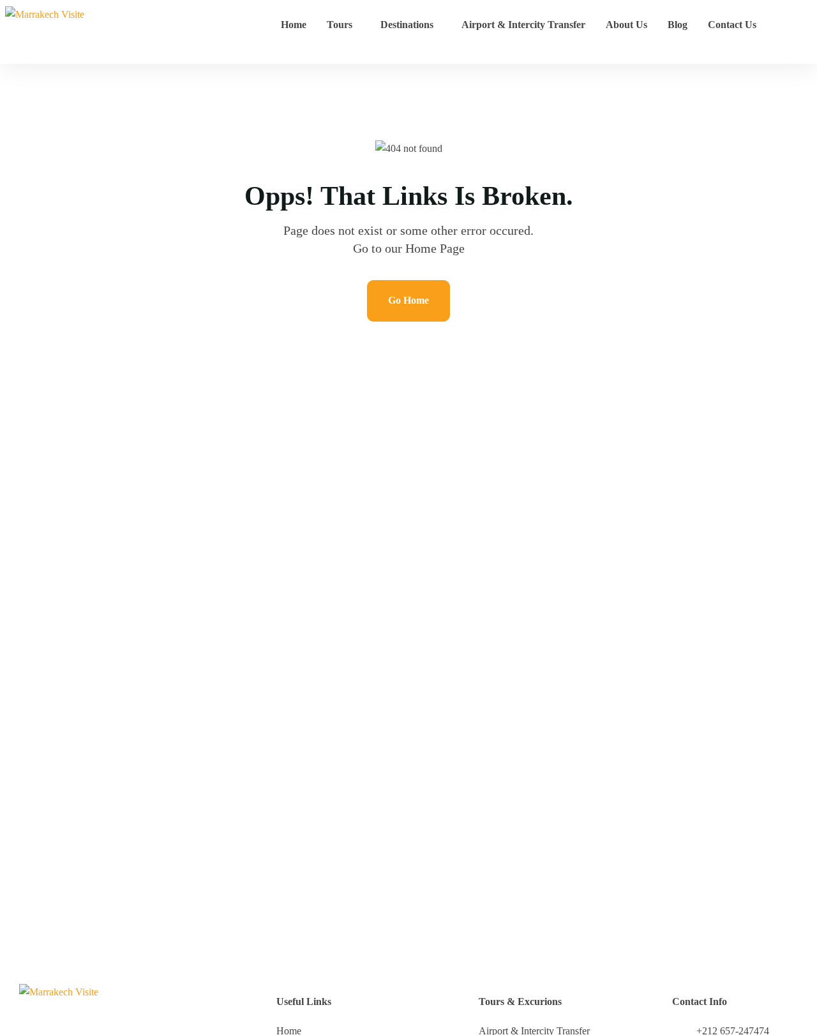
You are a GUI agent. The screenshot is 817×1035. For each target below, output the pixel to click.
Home (293, 24)
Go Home (408, 300)
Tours (339, 24)
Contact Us (732, 24)
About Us (626, 24)
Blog (677, 24)
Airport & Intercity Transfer (523, 24)
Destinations (406, 24)
